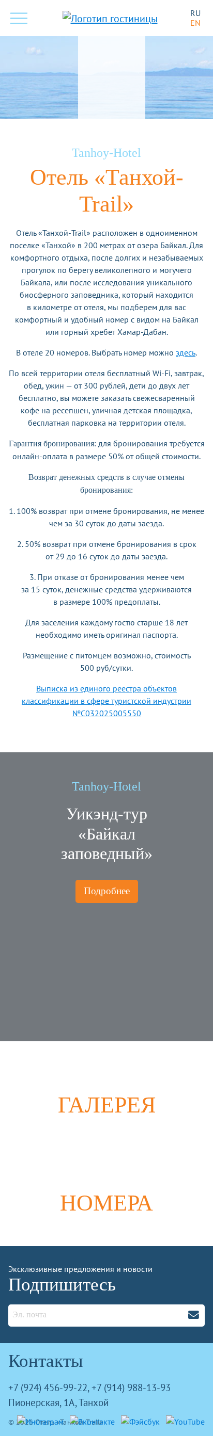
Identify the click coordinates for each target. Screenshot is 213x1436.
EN (195, 23)
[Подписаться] (193, 1314)
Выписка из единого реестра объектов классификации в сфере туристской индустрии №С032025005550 (106, 700)
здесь (185, 352)
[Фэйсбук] (138, 1420)
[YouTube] (183, 1420)
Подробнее (107, 890)
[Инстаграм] (38, 1420)
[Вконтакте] (90, 1420)
